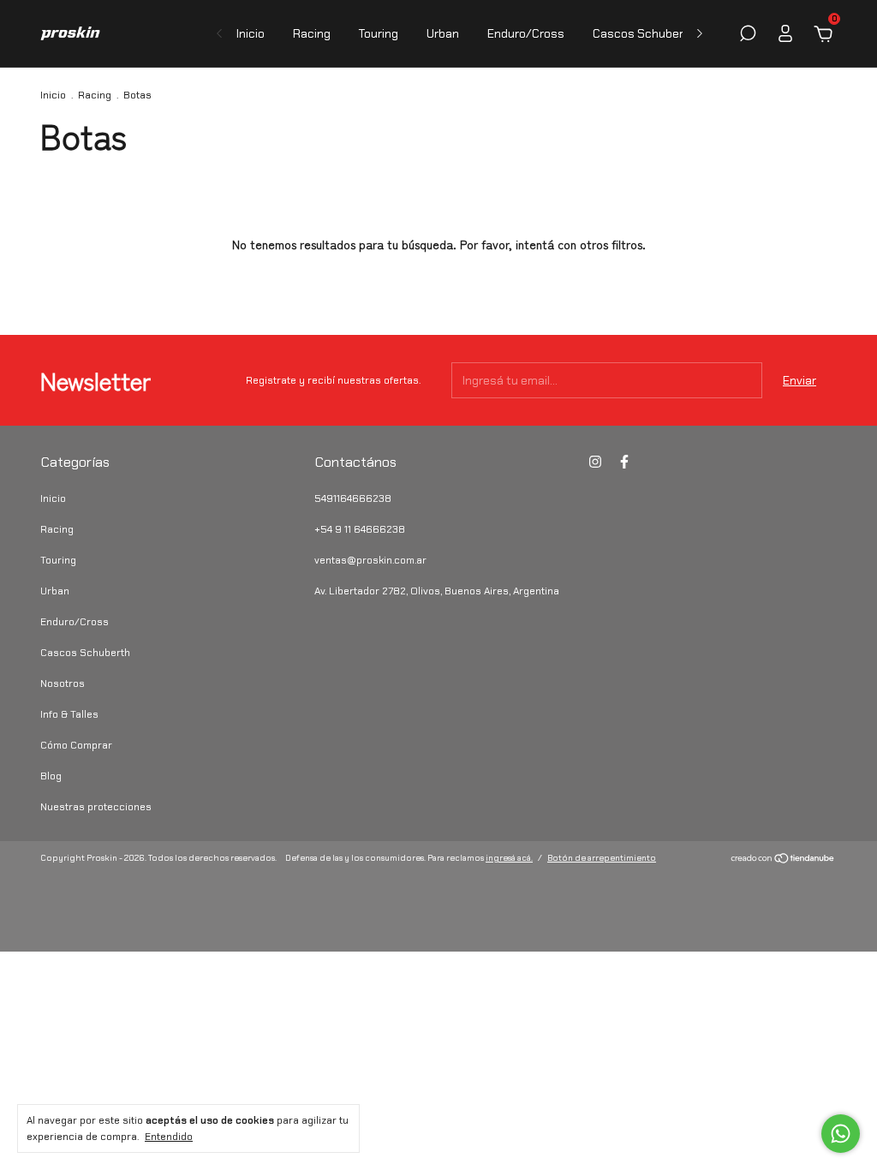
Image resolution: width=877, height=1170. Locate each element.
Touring (378, 33)
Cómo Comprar (76, 745)
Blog (51, 776)
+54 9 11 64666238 (359, 529)
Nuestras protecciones (96, 807)
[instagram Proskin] (595, 462)
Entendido (169, 1136)
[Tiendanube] (783, 860)
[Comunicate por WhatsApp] (840, 1133)
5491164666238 (352, 498)
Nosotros (62, 683)
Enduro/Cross (525, 33)
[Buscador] (748, 36)
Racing (312, 33)
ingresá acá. (509, 857)
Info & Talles (69, 714)
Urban (443, 33)
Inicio (250, 33)
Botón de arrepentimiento (601, 857)
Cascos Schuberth (644, 33)
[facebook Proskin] (624, 462)
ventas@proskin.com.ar (370, 560)
